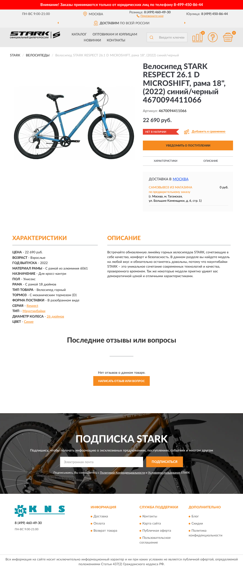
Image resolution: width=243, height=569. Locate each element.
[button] (150, 15)
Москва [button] (180, 179)
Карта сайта (151, 523)
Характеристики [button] (165, 161)
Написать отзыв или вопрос (121, 381)
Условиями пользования (164, 472)
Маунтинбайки (34, 311)
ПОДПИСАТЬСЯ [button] (165, 462)
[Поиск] (151, 37)
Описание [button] (210, 161)
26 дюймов (55, 316)
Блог (195, 516)
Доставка (100, 516)
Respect (32, 306)
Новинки (92, 40)
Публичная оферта (156, 531)
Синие (28, 322)
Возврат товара (105, 531)
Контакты (116, 40)
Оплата (99, 523)
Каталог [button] (79, 34)
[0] (228, 37)
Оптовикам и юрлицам (115, 34)
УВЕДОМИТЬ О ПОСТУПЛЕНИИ (188, 145)
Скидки (197, 523)
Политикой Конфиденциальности (122, 472)
